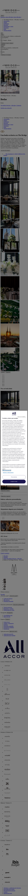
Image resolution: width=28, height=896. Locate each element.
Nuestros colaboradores (8, 472)
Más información (7, 470)
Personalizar (14, 477)
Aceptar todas (14, 481)
